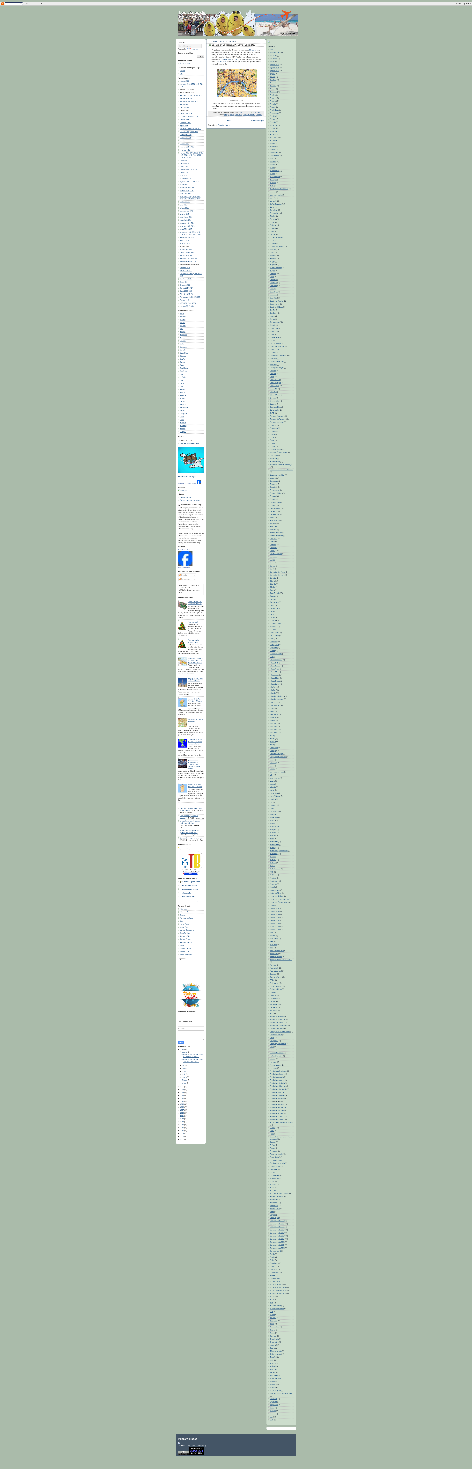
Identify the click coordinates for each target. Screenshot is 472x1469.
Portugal (273, 1062)
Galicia (272, 566)
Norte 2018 (274, 954)
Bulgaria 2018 (184, 104)
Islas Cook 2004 (185, 194)
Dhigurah (273, 425)
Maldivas (273, 832)
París (272, 1013)
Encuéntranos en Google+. (187, 477)
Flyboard (273, 545)
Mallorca (183, 395)
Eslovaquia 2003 (186, 135)
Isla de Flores (275, 672)
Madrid (182, 389)
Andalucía (273, 125)
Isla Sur (273, 690)
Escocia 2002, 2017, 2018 (189, 132)
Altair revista (184, 912)
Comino (272, 352)
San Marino (274, 1206)
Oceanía (273, 974)
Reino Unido (274, 1157)
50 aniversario (275, 52)
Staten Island (275, 1278)
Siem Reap (274, 1263)
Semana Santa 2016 (277, 1230)
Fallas (272, 517)
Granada (273, 596)
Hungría (273, 629)
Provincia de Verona (277, 1119)
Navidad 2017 (275, 908)
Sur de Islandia (275, 1306)
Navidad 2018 (275, 911)
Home (229, 121)
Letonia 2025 (184, 208)
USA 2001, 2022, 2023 (188, 303)
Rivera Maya (274, 1178)
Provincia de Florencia (278, 1086)
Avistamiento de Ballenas (279, 189)
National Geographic (187, 930)
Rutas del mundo (186, 942)
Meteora (273, 863)
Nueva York (274, 968)
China (272, 334)
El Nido (272, 446)
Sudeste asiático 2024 (278, 1293)
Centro (272, 319)
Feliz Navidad (193, 622)
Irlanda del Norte (276, 654)
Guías (272, 605)
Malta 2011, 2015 (186, 229)
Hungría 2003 (184, 172)
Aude (272, 168)
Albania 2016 (184, 81)
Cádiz (182, 344)
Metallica (273, 860)
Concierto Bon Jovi (277, 362)
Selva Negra (274, 1218)
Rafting (272, 1145)
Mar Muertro (274, 845)
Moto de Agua (275, 890)
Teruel (182, 417)
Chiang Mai (274, 328)
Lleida (182, 383)
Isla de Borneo (275, 666)
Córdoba (183, 356)
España (182, 141)
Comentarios (185, 579)
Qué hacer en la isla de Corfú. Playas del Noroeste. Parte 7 (195, 742)
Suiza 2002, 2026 (186, 291)
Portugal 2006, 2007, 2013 (189, 259)
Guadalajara (184, 368)
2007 (182, 1139)
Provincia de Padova (277, 1098)
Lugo (181, 386)
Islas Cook (274, 702)
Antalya (272, 134)
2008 (182, 1136)
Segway (273, 1215)
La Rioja (182, 377)
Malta (272, 839)
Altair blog (183, 909)
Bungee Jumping (276, 268)
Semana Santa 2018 (277, 1236)
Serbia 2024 (184, 282)
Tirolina (272, 1330)
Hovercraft (273, 626)
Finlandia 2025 (185, 150)
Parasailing (274, 1010)
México (272, 866)
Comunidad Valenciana (278, 355)
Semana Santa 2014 (277, 1224)
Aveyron (273, 183)
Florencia (252, 50)
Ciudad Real (184, 353)
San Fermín (274, 1203)
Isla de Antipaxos (276, 660)
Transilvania (274, 1339)
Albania (272, 89)
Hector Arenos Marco (184, 550)
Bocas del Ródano (276, 237)
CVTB (272, 413)
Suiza (272, 1300)
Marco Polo (184, 927)
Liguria (272, 781)
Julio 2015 (238, 115)
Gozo (272, 590)
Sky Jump (273, 1269)
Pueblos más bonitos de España (281, 1122)
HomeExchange (275, 623)
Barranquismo (275, 213)
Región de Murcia (276, 1154)
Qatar (272, 1131)
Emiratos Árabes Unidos (278, 452)
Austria (272, 174)
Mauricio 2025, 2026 (187, 237)
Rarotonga (273, 1151)
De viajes (183, 915)
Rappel (272, 1148)
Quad (272, 1134)
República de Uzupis (277, 1163)
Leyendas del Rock (277, 772)
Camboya (273, 283)
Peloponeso (274, 1041)
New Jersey (274, 938)
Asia (271, 159)
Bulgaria (273, 265)
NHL (271, 942)
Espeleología (274, 490)
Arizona (272, 149)
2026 (182, 1049)
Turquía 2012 (184, 300)
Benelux (273, 219)
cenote (272, 316)
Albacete (183, 317)
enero (184, 1083)
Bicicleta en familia (189, 885)
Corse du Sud (275, 380)
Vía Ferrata (274, 1375)
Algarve (272, 98)
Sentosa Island (275, 1251)
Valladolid (183, 426)
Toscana (259, 115)
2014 (182, 1119)
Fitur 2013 (273, 539)
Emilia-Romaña (275, 449)
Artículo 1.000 (275, 155)
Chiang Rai (274, 331)
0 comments (257, 112)
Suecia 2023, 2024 (186, 288)
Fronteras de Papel (186, 918)
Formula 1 (273, 548)
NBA (271, 932)
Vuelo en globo (275, 1390)
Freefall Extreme (276, 554)
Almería (182, 323)
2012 (182, 1125)
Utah (271, 1360)
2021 (182, 1098)
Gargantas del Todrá (277, 575)
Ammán (273, 122)
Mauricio (273, 857)
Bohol (272, 240)
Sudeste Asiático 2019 (278, 1290)
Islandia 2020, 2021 (187, 191)
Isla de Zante (274, 684)
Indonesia (273, 642)
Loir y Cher (274, 793)
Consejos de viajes (277, 368)
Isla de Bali (274, 663)
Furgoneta (273, 557)
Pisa (235, 59)
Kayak (272, 739)
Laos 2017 (183, 205)
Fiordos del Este (276, 532)
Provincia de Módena (277, 1095)
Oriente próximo (275, 977)
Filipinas (273, 523)
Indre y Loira (274, 645)
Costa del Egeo (275, 383)
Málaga (182, 392)
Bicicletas (273, 225)
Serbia (272, 1254)
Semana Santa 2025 (277, 1248)
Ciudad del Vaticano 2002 (189, 116)
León (181, 380)
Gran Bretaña (275, 593)
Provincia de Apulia (277, 1077)
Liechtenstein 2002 (186, 211)
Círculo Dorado (275, 343)
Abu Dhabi (273, 58)
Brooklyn (273, 255)
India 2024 (183, 175)
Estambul (273, 496)
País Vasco (274, 983)
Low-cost (273, 805)
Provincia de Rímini (277, 1110)
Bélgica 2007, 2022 (186, 98)
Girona (182, 365)
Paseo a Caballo (276, 1035)
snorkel (272, 1275)
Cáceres (183, 341)
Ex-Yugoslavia (275, 508)
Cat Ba (272, 310)
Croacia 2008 (184, 120)
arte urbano (274, 152)
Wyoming (273, 1402)
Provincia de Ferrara (277, 1074)
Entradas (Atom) (223, 125)
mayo (184, 1071)
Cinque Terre (274, 337)
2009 (182, 1133)
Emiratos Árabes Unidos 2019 (190, 129)
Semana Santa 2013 (277, 1221)
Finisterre (273, 526)
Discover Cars (185, 63)
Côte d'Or (273, 392)
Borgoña (273, 243)
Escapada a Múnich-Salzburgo (281, 464)
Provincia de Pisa (249, 115)
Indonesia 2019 (185, 178)
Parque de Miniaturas (277, 1019)
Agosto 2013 (274, 65)
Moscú (272, 887)
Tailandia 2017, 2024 (187, 294)
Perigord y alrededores (278, 1044)
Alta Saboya (274, 110)
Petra (272, 1047)
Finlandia (273, 530)
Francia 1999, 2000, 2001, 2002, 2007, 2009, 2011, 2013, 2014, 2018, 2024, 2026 (191, 155)
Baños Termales (276, 204)
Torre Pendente (225, 59)
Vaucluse (273, 1369)
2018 (182, 1107)
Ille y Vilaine (274, 636)
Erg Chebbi (274, 455)
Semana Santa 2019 (277, 1239)
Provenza (273, 1068)
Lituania (273, 787)
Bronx (272, 252)
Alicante (182, 320)
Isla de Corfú (274, 669)
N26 (181, 74)
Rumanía (273, 1184)
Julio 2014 (273, 726)
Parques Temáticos (277, 1029)
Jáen (181, 374)
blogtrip (272, 234)
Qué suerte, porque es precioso (191, 838)
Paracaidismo (275, 1004)
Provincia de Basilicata (278, 1071)
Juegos (272, 720)
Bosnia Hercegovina (277, 246)
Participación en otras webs (280, 1032)
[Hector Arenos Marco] (185, 565)
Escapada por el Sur (277, 475)
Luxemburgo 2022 (186, 217)
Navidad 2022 (275, 920)
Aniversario (274, 131)
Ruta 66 (273, 1190)
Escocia (273, 478)
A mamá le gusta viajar (191, 882)
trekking (273, 1345)
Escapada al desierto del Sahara (281, 470)
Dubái (272, 437)
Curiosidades (274, 410)
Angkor (272, 128)
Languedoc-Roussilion (278, 757)
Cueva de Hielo (275, 407)
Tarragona (183, 414)
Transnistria (274, 1342)
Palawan (273, 992)
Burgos (182, 338)
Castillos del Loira (276, 307)
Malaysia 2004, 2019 (187, 223)
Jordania (273, 717)
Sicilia (272, 1260)
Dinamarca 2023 (185, 123)
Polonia (272, 1059)
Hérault (272, 617)
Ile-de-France (274, 632)
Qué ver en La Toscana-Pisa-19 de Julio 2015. (234, 45)
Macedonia (274, 817)
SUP (271, 1303)
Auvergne (273, 180)
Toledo (182, 420)
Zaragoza (183, 432)
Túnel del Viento (276, 1351)
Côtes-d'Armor (275, 395)
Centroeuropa (275, 322)
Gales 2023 (184, 160)
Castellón (183, 350)
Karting (272, 735)
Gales (272, 563)
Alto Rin (273, 116)
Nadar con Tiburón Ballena (279, 902)
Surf (271, 1312)
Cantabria (183, 347)
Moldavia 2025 (185, 243)
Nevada (272, 936)
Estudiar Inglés (275, 502)
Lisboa (272, 784)
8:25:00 (241, 112)
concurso (273, 365)
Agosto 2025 (274, 71)
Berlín (272, 222)
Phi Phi (272, 1050)
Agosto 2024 (274, 68)
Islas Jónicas (275, 705)
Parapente (273, 1007)
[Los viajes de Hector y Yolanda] (199, 483)
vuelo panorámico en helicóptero (281, 1393)
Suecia (272, 1296)
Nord (271, 948)
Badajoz (182, 332)
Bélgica (272, 216)
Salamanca (184, 407)
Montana (273, 878)
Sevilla (182, 411)
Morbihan (273, 884)
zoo (271, 1417)
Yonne (272, 1408)
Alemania (273, 92)
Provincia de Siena (276, 1113)
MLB (271, 872)
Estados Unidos (275, 493)
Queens (273, 1142)
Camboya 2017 (185, 107)
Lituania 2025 (184, 214)
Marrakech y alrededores (279, 851)
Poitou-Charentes (276, 1056)
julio (183, 1065)
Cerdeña (273, 325)
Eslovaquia (274, 481)
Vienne (272, 1381)
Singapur (273, 1266)
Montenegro (274, 881)
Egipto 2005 (184, 126)
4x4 (271, 49)
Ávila (181, 329)
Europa (226, 115)
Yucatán (273, 1411)
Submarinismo (275, 1281)
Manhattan (274, 842)
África (272, 62)
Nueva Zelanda (275, 971)
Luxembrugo (274, 811)
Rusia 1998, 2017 (186, 271)
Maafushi (273, 814)
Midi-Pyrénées (275, 869)
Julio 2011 (273, 723)
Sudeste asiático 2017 (278, 1287)
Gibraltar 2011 (185, 163)
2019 (182, 1104)
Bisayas (273, 228)
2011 (182, 1128)
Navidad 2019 (275, 914)
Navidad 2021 (275, 917)
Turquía (272, 1357)
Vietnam (273, 1384)
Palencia (183, 404)
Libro (271, 775)
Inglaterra (273, 648)
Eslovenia (273, 484)
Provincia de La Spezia (278, 1089)
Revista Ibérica (185, 936)
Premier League (275, 1065)
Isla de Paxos (275, 681)
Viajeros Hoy (184, 951)
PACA (272, 980)
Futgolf (272, 560)
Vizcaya (182, 429)
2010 (182, 1131)
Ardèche (273, 146)
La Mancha (274, 748)
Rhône (272, 1172)
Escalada (273, 458)
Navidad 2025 (275, 929)
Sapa (272, 1212)
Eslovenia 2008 (185, 138)
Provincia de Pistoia (277, 1104)
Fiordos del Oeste (276, 536)
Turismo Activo (275, 1354)
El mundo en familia (190, 889)
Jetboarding (274, 714)
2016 (182, 1113)
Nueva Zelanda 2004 (187, 253)
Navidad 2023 (275, 923)
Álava (182, 314)
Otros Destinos (185, 933)
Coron (272, 377)
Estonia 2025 (184, 144)
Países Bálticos (275, 986)
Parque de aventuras (277, 1016)
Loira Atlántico (275, 796)
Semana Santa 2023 (277, 1242)
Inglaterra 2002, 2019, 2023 (189, 181)
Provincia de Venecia (277, 1116)
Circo (272, 340)
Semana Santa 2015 (277, 1227)
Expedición (274, 511)
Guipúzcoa (183, 371)
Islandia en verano (276, 699)
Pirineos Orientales (277, 1053)
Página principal (185, 497)
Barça (272, 207)
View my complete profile (189, 443)
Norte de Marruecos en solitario (281, 960)
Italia (232, 115)
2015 (182, 1116)
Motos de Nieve (275, 893)
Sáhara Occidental (276, 1197)
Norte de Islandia (276, 957)
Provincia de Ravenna (278, 1107)
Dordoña (273, 431)
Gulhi (272, 611)
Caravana (273, 295)
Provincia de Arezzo (277, 1080)
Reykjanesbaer (275, 1166)
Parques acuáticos (276, 1023)
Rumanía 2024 (185, 268)
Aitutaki (272, 77)
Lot (271, 802)
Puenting (273, 1128)
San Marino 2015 (186, 279)
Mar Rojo (273, 848)
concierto (273, 358)
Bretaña (273, 249)
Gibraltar (273, 578)
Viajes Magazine (186, 954)
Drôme (272, 434)
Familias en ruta (188, 897)
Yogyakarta (274, 1405)
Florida (272, 542)
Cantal (272, 289)
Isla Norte (273, 687)
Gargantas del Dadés (277, 572)
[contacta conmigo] (269, 42)
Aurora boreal (275, 171)
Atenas (272, 165)
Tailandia (273, 1318)
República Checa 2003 (188, 261)
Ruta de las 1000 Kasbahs (279, 1193)
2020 (182, 1101)
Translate (195, 49)
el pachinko (186, 893)
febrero (185, 1080)
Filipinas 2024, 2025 (187, 147)
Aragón (272, 143)
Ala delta (273, 80)
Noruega (273, 965)
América (273, 119)
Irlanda (272, 651)
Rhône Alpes (274, 1175)
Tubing (272, 1348)
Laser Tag (273, 763)
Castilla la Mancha (276, 301)
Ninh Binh (273, 945)
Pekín (272, 1038)
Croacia (272, 398)
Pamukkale (274, 998)
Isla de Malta (274, 678)
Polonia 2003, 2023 (186, 255)
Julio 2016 (273, 733)
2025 (182, 1087)
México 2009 (184, 240)
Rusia (272, 1187)
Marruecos (274, 854)
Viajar (182, 945)
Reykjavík (273, 1169)
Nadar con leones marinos (279, 899)
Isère (272, 657)
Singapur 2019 (185, 285)
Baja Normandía (275, 195)
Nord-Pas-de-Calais (277, 951)
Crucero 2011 (274, 401)
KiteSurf (273, 742)
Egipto (272, 443)
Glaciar (272, 587)
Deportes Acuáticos (277, 416)
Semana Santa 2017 (277, 1233)
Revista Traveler (185, 939)
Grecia (272, 599)
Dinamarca (274, 428)
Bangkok (273, 201)
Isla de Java (274, 675)
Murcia (182, 398)
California (273, 280)
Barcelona (183, 335)
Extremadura (274, 514)
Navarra (182, 401)
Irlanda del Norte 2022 (187, 188)
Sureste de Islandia (277, 1309)
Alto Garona (274, 113)
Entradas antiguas (257, 121)
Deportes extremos (277, 422)
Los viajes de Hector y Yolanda (187, 483)
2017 (182, 1110)
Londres (273, 799)
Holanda (273, 620)
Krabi (272, 745)
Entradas (184, 575)
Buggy (272, 261)
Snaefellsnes (274, 1272)
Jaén (271, 711)
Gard (271, 569)
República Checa (276, 1160)
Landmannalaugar (276, 754)
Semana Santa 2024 (277, 1245)
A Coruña (273, 56)
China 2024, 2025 (186, 114)
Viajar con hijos (185, 948)
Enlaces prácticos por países (190, 500)
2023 (182, 1092)
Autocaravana (275, 177)
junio (184, 1068)
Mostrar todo (201, 902)
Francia (272, 551)
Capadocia (274, 292)
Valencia (183, 423)
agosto (184, 1052)
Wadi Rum (273, 1399)
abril (184, 1074)
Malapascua (274, 826)
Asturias (183, 326)
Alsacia (272, 107)
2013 (182, 1122)
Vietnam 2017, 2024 (187, 306)
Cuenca (182, 362)
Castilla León (274, 304)
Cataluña (273, 313)
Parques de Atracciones (278, 1025)
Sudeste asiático (276, 1284)
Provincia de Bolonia (277, 1083)
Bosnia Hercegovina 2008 (189, 101)
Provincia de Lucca (277, 1092)
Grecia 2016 (184, 166)
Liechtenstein (275, 778)
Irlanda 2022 (184, 184)
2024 (182, 1090)
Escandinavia (275, 462)
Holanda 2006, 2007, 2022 (189, 169)
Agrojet (272, 74)
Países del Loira (276, 989)
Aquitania (273, 140)
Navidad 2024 (275, 926)
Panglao (273, 1001)
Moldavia (273, 875)
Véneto (272, 1372)
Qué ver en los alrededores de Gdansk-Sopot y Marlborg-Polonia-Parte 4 (194, 764)
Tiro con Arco (275, 1327)
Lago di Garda (221, 62)
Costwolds (273, 389)
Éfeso (272, 440)
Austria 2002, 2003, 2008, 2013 (191, 95)
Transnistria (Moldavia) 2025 (190, 297)
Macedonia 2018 (185, 220)
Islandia (273, 693)
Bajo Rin (273, 198)
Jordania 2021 (185, 202)
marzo (184, 1077)
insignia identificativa (184, 567)
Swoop (272, 1315)
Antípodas (273, 137)
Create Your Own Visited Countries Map (192, 1446)
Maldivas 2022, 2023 (187, 226)
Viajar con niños (275, 1378)
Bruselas (273, 259)
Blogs (272, 231)
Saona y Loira (275, 1209)
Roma (272, 1181)
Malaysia (273, 829)
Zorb (271, 1420)
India (271, 639)
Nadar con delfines (276, 896)
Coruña (182, 359)
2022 (182, 1095)
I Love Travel (184, 924)
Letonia (272, 769)
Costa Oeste (274, 386)
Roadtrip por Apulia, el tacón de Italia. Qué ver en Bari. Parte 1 (195, 660)
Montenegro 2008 (186, 249)
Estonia (272, 499)
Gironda (273, 584)
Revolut (182, 71)
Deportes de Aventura (277, 419)
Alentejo (273, 95)
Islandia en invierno (277, 696)
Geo (181, 921)
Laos (271, 760)
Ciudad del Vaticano (277, 346)
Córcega (273, 371)
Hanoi (272, 614)
